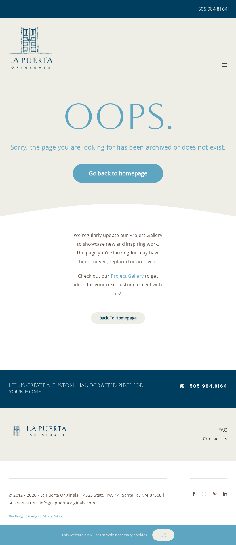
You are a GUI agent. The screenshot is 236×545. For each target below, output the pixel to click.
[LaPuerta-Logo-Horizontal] (37, 428)
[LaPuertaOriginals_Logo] (30, 29)
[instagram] (204, 494)
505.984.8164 (212, 9)
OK (163, 535)
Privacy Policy (52, 516)
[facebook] (193, 494)
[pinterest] (214, 494)
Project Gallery (127, 276)
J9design (32, 516)
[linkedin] (225, 494)
